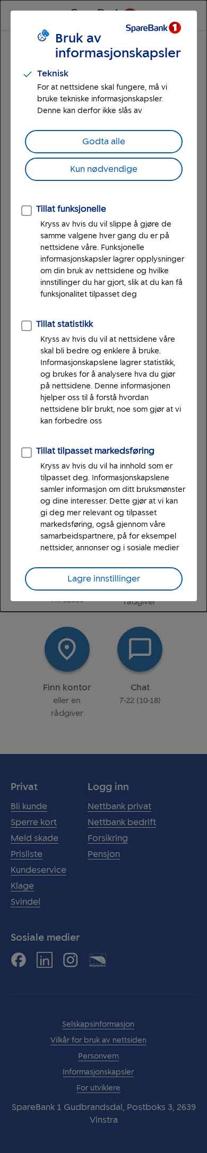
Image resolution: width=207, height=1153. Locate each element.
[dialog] (103, 306)
